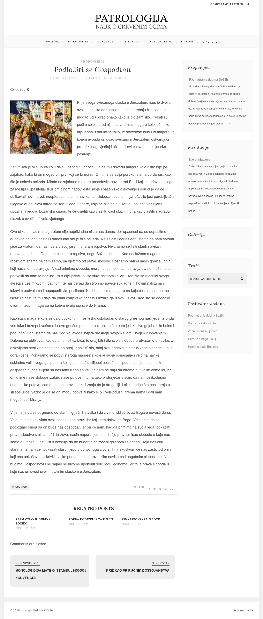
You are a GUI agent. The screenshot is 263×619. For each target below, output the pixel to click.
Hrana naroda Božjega (203, 346)
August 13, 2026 (132, 523)
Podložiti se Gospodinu (92, 69)
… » (227, 123)
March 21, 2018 (63, 78)
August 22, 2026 (25, 528)
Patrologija (78, 41)
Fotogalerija (161, 41)
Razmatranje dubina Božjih (208, 79)
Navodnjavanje (199, 159)
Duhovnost (106, 41)
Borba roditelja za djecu (90, 519)
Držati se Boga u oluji (202, 338)
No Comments (116, 78)
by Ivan (90, 78)
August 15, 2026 (78, 523)
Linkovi (187, 41)
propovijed (19, 486)
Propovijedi (92, 61)
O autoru (210, 41)
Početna (52, 41)
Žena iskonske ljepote (141, 519)
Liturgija (133, 41)
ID (251, 610)
